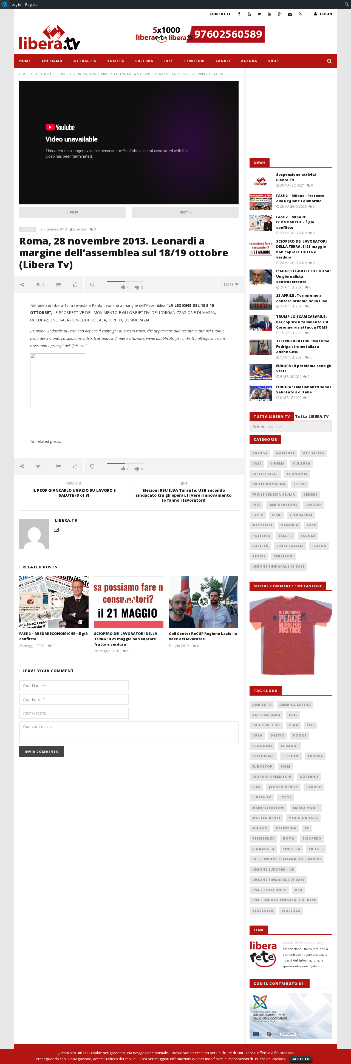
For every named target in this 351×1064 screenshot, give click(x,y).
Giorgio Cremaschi (271, 776)
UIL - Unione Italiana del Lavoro (286, 859)
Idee (168, 61)
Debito (278, 735)
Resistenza (263, 838)
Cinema (277, 463)
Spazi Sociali (290, 546)
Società (115, 61)
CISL (311, 725)
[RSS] (300, 14)
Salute (285, 536)
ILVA (256, 787)
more (229, 284)
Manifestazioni (268, 807)
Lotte (285, 797)
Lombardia (301, 515)
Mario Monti (306, 807)
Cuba (257, 735)
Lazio (258, 515)
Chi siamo (52, 61)
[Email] (290, 14)
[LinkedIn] (270, 14)
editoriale (263, 756)
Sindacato (263, 849)
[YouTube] (249, 14)
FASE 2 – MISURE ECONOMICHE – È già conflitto (295, 222)
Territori (194, 61)
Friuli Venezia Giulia (273, 494)
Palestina (286, 828)
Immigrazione (282, 504)
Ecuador (290, 746)
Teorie (258, 556)
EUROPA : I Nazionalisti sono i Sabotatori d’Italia (303, 389)
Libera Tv (261, 797)
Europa (315, 756)
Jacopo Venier (283, 787)
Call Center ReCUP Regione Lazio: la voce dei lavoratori (203, 636)
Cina (293, 725)
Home (25, 61)
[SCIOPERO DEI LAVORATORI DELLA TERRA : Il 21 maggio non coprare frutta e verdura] (128, 602)
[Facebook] (239, 14)
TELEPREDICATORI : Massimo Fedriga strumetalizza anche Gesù (302, 346)
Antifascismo (266, 715)
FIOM (285, 766)
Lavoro (65, 74)
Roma (288, 838)
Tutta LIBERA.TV (312, 416)
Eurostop (262, 766)
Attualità (84, 61)
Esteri (300, 484)
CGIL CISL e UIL (266, 725)
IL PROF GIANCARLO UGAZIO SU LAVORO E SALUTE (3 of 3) (74, 490)
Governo (309, 776)
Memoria (289, 525)
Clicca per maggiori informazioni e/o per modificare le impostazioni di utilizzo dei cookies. (211, 1058)
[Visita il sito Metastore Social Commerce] (232, 34)
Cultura (144, 61)
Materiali (262, 525)
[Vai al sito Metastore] (291, 635)
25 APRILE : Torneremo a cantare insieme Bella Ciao (301, 298)
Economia (297, 474)
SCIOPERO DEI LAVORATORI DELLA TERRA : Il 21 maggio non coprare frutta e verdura (125, 639)
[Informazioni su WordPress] (5, 4)
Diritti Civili (265, 474)
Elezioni (291, 756)
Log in (16, 4)
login (326, 14)
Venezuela (262, 911)
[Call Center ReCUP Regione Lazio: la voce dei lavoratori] (203, 602)
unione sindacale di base (278, 879)
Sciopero (311, 838)
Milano (260, 828)
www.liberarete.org (303, 942)
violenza (291, 911)
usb (298, 890)
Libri (277, 515)
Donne (300, 735)
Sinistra (291, 849)
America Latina (295, 704)
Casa (257, 463)
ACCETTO (301, 1058)
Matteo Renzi (266, 818)
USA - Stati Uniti (269, 890)
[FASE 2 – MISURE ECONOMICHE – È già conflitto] (54, 602)
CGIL (293, 715)
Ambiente (285, 453)
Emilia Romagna (268, 484)
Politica (261, 536)
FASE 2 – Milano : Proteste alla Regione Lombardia (300, 198)
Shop (273, 61)
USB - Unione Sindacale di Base (284, 900)
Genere (310, 494)
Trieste (315, 849)
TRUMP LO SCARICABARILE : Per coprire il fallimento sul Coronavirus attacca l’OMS (302, 322)
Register (32, 4)
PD (307, 828)
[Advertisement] (291, 113)
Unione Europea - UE (273, 869)
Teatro (319, 546)
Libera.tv (80, 229)
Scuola (308, 536)
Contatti (220, 14)
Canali (223, 61)
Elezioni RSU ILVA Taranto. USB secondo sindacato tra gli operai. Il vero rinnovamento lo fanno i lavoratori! (183, 493)
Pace (311, 525)
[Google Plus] (280, 14)
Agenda (249, 61)
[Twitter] (259, 14)
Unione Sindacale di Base (278, 566)
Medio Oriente (303, 818)
